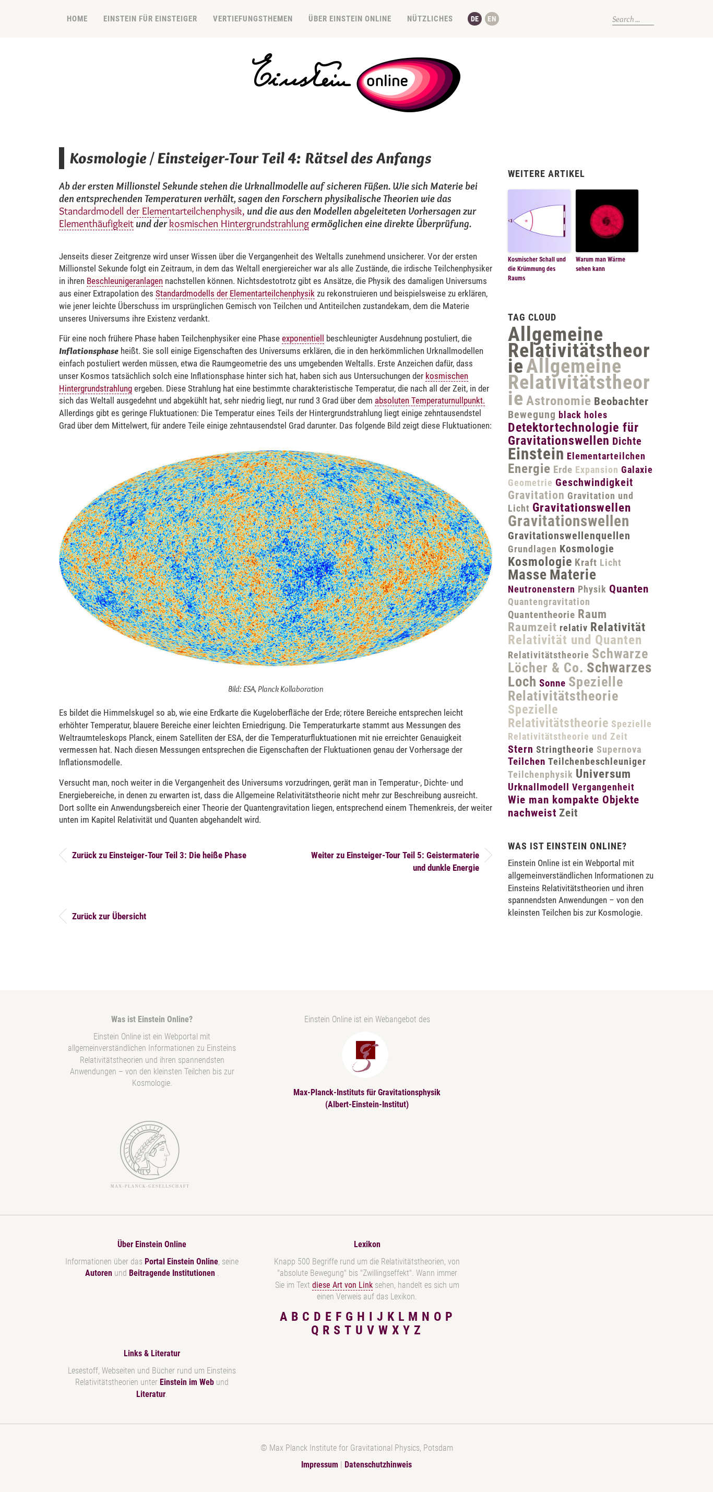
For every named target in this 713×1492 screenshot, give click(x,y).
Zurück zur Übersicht (109, 916)
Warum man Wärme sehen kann (600, 264)
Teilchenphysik (540, 774)
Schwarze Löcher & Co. (578, 661)
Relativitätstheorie (548, 654)
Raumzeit (532, 627)
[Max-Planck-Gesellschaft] (150, 1154)
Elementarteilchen (606, 456)
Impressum (319, 1465)
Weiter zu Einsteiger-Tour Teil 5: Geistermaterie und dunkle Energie (395, 861)
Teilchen (526, 761)
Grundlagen (532, 548)
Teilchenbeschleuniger (597, 761)
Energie (529, 468)
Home (77, 18)
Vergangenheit (603, 786)
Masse (527, 574)
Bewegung (532, 414)
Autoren (98, 1273)
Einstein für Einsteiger (150, 18)
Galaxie (637, 469)
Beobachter (621, 401)
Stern (520, 749)
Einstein (536, 454)
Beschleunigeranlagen (125, 281)
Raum (592, 614)
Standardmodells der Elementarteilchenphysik (235, 293)
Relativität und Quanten (575, 639)
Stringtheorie (565, 749)
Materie (573, 574)
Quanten (629, 589)
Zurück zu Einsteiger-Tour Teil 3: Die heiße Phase (159, 855)
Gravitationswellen (581, 508)
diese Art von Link (342, 1285)
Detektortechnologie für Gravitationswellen (573, 434)
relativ (574, 627)
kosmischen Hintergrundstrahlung (239, 223)
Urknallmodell (538, 787)
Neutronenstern (541, 589)
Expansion (597, 469)
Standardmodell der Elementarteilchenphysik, (152, 211)
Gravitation (536, 495)
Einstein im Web (187, 1382)
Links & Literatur (152, 1353)
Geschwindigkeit (594, 482)
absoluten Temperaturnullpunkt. (430, 400)
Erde (563, 470)
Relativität (618, 627)
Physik (592, 589)
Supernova (619, 749)
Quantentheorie (541, 615)
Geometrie (530, 482)
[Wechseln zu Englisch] (492, 19)
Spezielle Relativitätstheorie (565, 689)
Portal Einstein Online (181, 1261)
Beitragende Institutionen (173, 1273)
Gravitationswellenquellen (569, 535)
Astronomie (558, 400)
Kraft (586, 562)
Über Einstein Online (349, 18)
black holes (583, 414)
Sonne (552, 683)
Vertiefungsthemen (253, 18)
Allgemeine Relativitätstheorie (579, 350)
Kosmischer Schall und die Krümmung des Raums (537, 269)
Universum (603, 774)
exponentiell (303, 338)
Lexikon (367, 1244)
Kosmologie (587, 548)
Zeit (568, 813)
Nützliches (430, 18)
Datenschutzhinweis (378, 1465)
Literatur (150, 1394)
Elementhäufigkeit (96, 223)
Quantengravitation (549, 601)
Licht (611, 562)
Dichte (627, 441)
